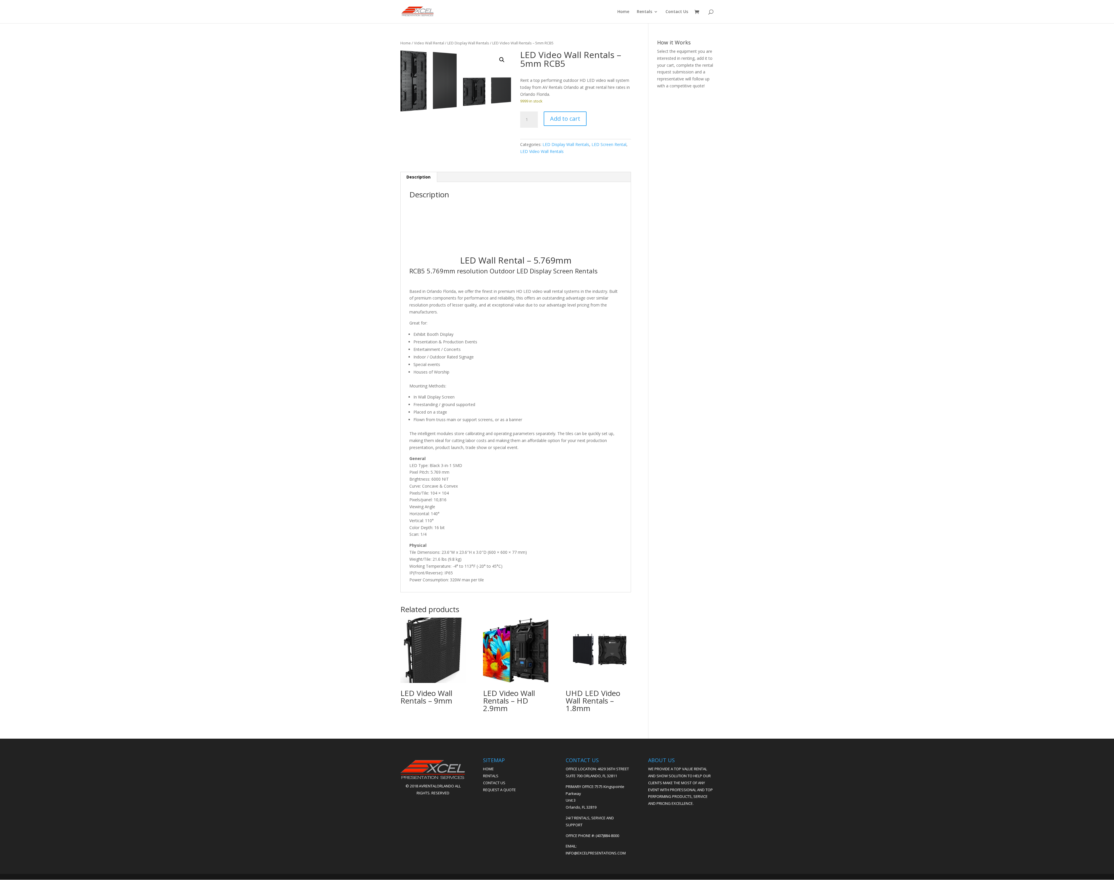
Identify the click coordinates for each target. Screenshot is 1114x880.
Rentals (644, 12)
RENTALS (490, 775)
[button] (502, 60)
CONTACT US (494, 782)
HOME (488, 768)
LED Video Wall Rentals (542, 151)
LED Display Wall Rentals (468, 43)
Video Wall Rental (429, 43)
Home (623, 12)
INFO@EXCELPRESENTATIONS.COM (596, 853)
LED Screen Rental (609, 144)
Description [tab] (418, 177)
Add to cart (565, 118)
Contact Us (676, 12)
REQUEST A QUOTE (499, 789)
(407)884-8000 (607, 835)
